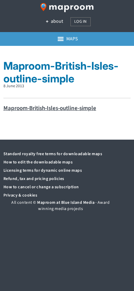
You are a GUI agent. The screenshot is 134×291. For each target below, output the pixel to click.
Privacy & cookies (20, 195)
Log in (80, 21)
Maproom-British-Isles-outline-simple (49, 108)
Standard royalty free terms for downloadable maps (52, 154)
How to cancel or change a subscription (41, 187)
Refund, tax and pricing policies (33, 179)
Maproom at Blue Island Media (65, 202)
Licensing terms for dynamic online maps (42, 170)
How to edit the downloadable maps (38, 162)
